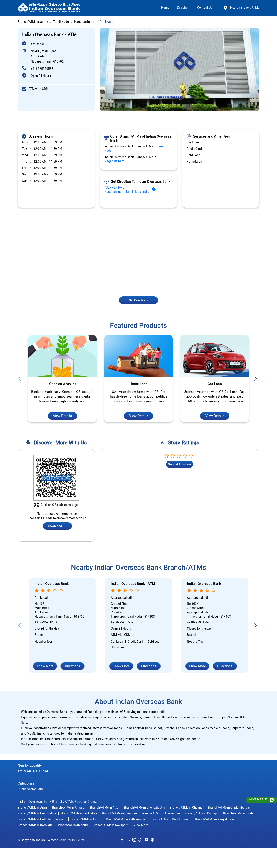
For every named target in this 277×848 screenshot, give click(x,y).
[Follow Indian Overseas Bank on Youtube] (148, 840)
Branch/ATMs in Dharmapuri (160, 813)
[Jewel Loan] (214, 356)
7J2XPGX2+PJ (114, 187)
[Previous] (20, 379)
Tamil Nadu (61, 21)
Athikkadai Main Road (33, 771)
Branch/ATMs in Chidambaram (229, 807)
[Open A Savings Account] (62, 356)
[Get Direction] (154, 190)
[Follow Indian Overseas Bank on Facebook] (123, 840)
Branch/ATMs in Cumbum (119, 813)
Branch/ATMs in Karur (73, 825)
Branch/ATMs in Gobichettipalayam (42, 819)
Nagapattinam (84, 21)
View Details (62, 416)
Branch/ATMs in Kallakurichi (125, 819)
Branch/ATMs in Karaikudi (35, 825)
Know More (45, 666)
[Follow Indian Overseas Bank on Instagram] (135, 840)
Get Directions (138, 300)
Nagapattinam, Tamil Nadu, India (126, 191)
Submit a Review (179, 464)
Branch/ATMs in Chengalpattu (144, 807)
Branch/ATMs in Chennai (186, 807)
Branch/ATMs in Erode (238, 813)
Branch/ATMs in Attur (104, 807)
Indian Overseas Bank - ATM (133, 584)
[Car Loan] (138, 356)
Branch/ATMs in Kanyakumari (215, 819)
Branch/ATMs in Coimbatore (37, 813)
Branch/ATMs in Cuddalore (79, 813)
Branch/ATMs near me (33, 21)
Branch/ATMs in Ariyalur (68, 807)
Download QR (57, 526)
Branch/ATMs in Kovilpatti (111, 825)
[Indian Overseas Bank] (49, 8)
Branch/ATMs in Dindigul (202, 813)
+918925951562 (122, 622)
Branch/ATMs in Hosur (86, 819)
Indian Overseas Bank (52, 584)
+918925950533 (42, 68)
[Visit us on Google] (141, 840)
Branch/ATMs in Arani (33, 807)
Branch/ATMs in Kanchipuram (170, 819)
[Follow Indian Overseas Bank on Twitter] (129, 840)
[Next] (256, 379)
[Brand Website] (154, 840)
